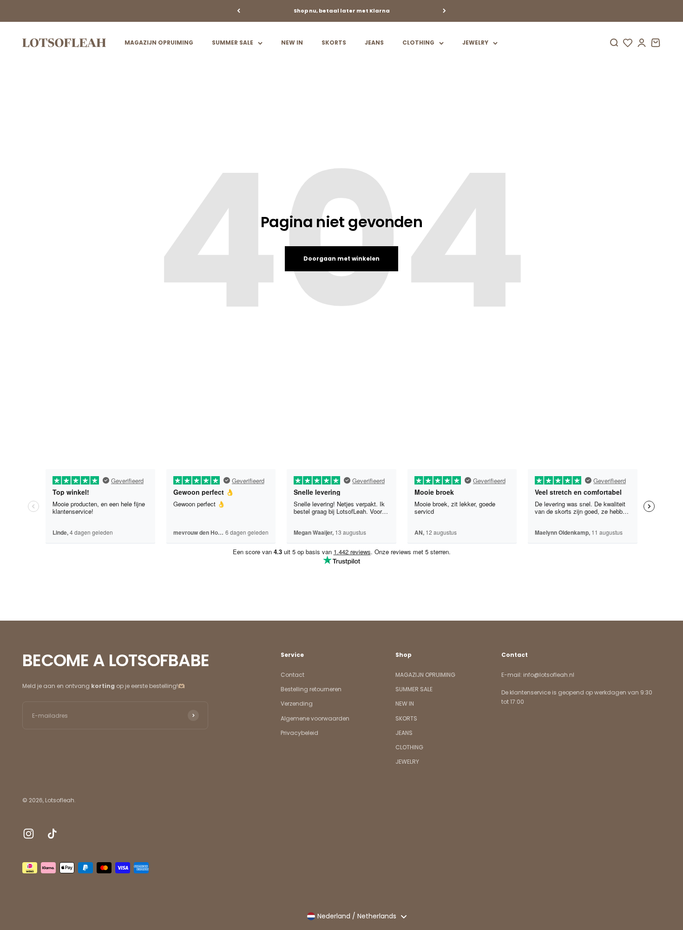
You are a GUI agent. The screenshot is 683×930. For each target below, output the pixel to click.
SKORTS (334, 42)
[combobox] (356, 916)
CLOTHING (418, 42)
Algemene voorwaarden (315, 718)
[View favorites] (628, 43)
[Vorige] (238, 11)
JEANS (374, 42)
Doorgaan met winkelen (341, 258)
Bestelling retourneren (311, 689)
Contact (292, 675)
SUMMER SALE (232, 42)
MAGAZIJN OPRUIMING (159, 42)
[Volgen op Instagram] (28, 833)
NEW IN (292, 42)
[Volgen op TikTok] (52, 833)
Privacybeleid (299, 733)
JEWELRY (475, 42)
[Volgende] (444, 11)
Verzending (297, 703)
